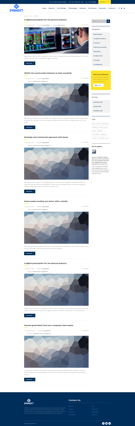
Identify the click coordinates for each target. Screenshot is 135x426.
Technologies (72, 8)
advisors (98, 123)
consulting (94, 127)
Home (44, 8)
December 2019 (98, 102)
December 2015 (98, 110)
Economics (97, 43)
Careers (71, 409)
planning (103, 134)
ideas (106, 127)
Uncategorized (98, 64)
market (94, 131)
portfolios (94, 138)
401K (93, 123)
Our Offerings (61, 8)
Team (92, 406)
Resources (102, 8)
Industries (82, 8)
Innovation (97, 60)
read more (29, 63)
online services (96, 134)
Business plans (98, 34)
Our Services (92, 8)
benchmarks (105, 123)
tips (107, 138)
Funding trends (98, 56)
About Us (52, 8)
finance (101, 127)
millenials (100, 131)
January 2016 (97, 106)
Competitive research (100, 38)
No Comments (85, 25)
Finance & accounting (100, 47)
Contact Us (111, 8)
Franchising (97, 51)
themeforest (102, 138)
